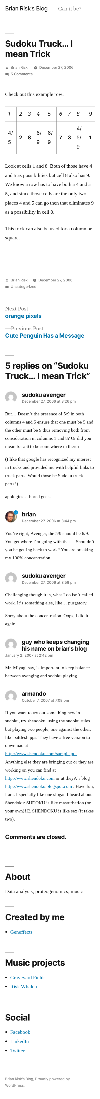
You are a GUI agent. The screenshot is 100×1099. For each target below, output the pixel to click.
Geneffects (21, 932)
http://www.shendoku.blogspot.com (38, 786)
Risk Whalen (23, 986)
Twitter (17, 1050)
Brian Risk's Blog (26, 8)
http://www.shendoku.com (30, 778)
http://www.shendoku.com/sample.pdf (41, 754)
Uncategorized (24, 286)
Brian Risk (19, 67)
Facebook (20, 1032)
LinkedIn (19, 1041)
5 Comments (22, 74)
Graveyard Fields (28, 977)
